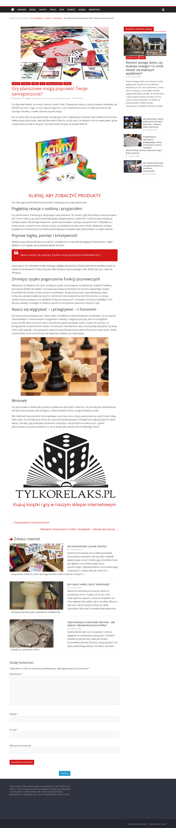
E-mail (14, 729)
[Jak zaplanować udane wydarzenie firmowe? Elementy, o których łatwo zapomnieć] (133, 117)
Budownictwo (132, 57)
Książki (82, 9)
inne (42, 83)
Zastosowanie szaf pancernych (30, 522)
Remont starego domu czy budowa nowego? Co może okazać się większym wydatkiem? (144, 67)
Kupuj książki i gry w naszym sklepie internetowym (64, 504)
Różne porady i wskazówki (137, 824)
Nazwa (14, 714)
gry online (45, 98)
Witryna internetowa (20, 745)
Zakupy (42, 9)
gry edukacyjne (35, 98)
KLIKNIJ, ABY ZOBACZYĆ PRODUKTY (65, 195)
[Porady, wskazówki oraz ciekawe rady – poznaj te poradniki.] (13, 10)
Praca (53, 9)
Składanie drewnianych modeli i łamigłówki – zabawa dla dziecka (79, 529)
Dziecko (16, 83)
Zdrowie (21, 9)
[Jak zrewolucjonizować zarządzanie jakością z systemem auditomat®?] (133, 161)
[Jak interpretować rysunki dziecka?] (36, 545)
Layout (48, 18)
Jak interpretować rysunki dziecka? (87, 546)
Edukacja (57, 18)
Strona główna (36, 18)
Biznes (32, 9)
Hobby (35, 83)
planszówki (66, 98)
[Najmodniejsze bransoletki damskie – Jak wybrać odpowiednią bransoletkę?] (31, 621)
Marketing (94, 9)
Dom (61, 9)
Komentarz (16, 673)
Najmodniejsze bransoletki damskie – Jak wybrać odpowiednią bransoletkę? (91, 623)
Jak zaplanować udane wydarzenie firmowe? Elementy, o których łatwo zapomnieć (153, 123)
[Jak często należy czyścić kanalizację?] (36, 583)
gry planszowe (55, 98)
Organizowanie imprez (157, 824)
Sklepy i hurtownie (54, 83)
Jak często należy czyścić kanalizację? (88, 584)
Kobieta (71, 9)
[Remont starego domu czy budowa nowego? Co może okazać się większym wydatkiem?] (145, 35)
